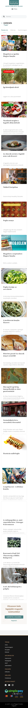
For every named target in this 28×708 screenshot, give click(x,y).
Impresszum (8, 658)
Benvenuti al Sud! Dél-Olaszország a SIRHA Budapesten (11, 556)
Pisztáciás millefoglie (11, 453)
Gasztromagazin (9, 647)
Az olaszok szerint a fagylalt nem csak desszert (13, 155)
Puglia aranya (8, 220)
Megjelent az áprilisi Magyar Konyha (11, 55)
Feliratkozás (8, 678)
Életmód (7, 652)
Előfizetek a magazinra (14, 617)
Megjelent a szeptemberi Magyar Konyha (12, 255)
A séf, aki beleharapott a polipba (12, 588)
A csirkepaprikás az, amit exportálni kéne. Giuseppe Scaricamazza (13, 522)
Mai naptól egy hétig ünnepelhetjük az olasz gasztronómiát (12, 389)
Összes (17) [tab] (4, 30)
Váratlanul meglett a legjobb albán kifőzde (11, 122)
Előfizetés (7, 671)
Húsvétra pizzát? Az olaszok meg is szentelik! (13, 355)
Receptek (7, 649)
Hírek (6, 644)
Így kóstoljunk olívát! (11, 87)
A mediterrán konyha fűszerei (11, 321)
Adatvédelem (8, 665)
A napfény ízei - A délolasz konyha (13, 488)
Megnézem (14, 620)
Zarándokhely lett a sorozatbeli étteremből (12, 421)
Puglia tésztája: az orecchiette (10, 288)
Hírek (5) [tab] (12, 30)
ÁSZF (6, 663)
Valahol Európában (10, 187)
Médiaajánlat (8, 660)
